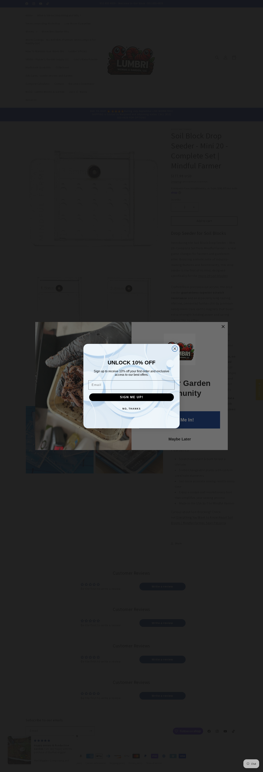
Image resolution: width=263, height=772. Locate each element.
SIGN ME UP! (131, 397)
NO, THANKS (131, 408)
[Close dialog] (175, 349)
